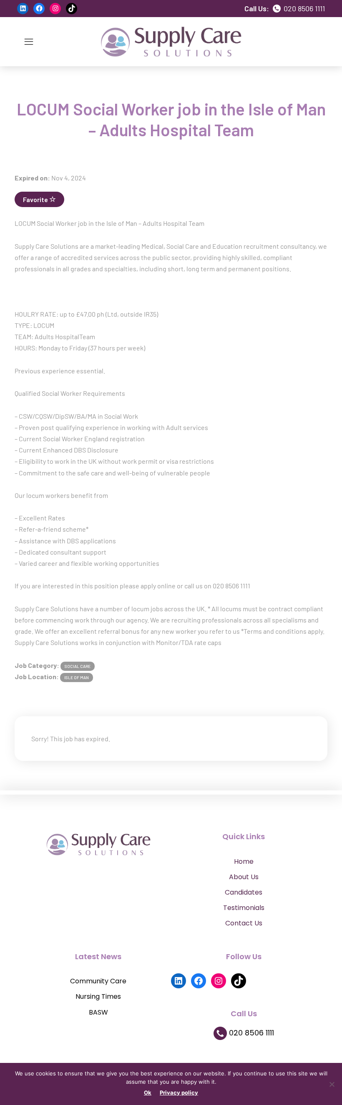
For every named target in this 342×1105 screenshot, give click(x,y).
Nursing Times (98, 996)
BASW (98, 1012)
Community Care (98, 981)
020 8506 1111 (303, 8)
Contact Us (243, 923)
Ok (147, 1092)
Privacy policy (179, 1092)
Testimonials (243, 907)
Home (244, 861)
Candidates (243, 892)
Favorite (36, 199)
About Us (244, 877)
